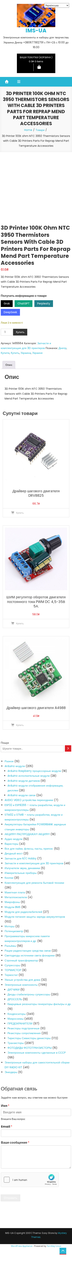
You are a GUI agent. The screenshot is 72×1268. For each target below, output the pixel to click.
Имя (5, 1106)
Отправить (10, 1198)
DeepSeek (10, 312)
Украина (26, 353)
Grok (7, 303)
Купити (5, 353)
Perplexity (43, 303)
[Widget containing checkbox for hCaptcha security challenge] (30, 1179)
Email (6, 1127)
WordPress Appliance (21, 1245)
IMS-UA (36, 30)
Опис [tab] (8, 365)
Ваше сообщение (15, 1143)
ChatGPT (23, 303)
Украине (37, 353)
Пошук (5, 743)
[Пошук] (68, 748)
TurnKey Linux (54, 1245)
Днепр (62, 348)
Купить (20, 332)
